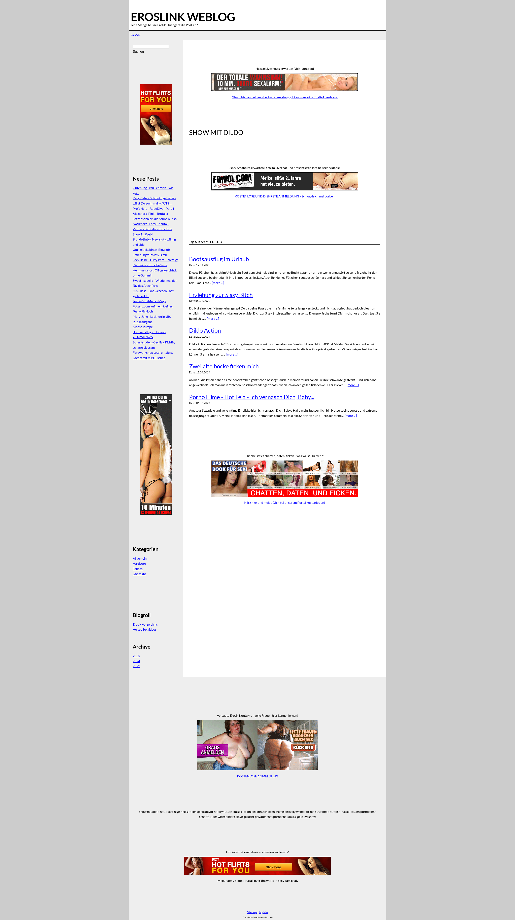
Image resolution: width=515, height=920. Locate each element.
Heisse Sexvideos (145, 629)
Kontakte (139, 574)
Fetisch (138, 569)
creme (279, 811)
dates (292, 816)
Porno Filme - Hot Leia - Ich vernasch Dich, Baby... (251, 397)
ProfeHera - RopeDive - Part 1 (153, 208)
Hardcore (139, 563)
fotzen (355, 811)
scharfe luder (208, 816)
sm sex (237, 811)
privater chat (264, 816)
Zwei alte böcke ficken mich (224, 366)
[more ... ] (218, 283)
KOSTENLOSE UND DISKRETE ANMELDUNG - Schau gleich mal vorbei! (285, 196)
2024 (136, 661)
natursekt (166, 811)
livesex (345, 811)
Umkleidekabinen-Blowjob (151, 249)
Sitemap (252, 912)
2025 (136, 656)
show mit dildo (149, 811)
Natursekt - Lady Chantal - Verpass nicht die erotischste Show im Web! (152, 229)
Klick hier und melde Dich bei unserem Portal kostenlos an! (284, 502)
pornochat (280, 816)
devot (209, 811)
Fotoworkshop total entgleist (153, 352)
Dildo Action (205, 330)
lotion (247, 811)
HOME (136, 35)
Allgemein (140, 558)
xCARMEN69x (143, 337)
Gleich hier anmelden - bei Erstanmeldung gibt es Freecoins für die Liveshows (285, 97)
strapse (335, 811)
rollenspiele (196, 811)
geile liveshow (306, 816)
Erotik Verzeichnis (145, 624)
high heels (181, 811)
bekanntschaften (263, 811)
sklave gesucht (244, 816)
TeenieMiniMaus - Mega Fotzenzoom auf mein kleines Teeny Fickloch (153, 306)
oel (286, 811)
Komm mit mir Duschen (149, 358)
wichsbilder (226, 816)
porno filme (368, 811)
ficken (310, 811)
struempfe (322, 811)
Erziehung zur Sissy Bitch (221, 294)
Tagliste (263, 912)
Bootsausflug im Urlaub (219, 259)
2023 (136, 666)
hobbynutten (223, 811)
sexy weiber (297, 811)
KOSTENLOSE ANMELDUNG (257, 776)
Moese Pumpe (143, 327)
